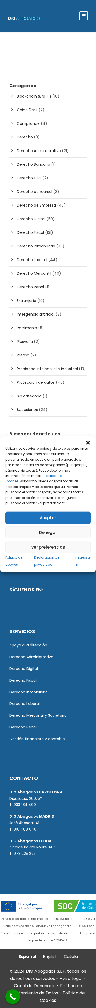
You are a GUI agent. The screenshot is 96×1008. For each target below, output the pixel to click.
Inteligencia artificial (35, 314)
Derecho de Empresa (36, 205)
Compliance (28, 123)
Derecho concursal (34, 191)
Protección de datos (36, 382)
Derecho (25, 137)
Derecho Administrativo (39, 150)
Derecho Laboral (32, 259)
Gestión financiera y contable (37, 739)
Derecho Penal (30, 287)
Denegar (48, 532)
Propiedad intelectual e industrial (47, 368)
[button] (88, 442)
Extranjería (26, 300)
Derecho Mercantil (34, 273)
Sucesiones (27, 409)
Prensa (23, 355)
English (50, 956)
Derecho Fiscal (30, 232)
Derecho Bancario (33, 164)
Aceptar (48, 517)
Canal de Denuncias (35, 986)
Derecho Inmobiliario (36, 246)
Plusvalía (25, 341)
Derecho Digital (31, 219)
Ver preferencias (48, 547)
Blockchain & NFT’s (34, 96)
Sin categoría (29, 396)
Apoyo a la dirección (28, 645)
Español (27, 956)
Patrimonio (27, 328)
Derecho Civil (29, 178)
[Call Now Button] (12, 996)
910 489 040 (25, 829)
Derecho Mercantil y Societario (38, 715)
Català (71, 956)
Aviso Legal (70, 978)
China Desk (27, 110)
